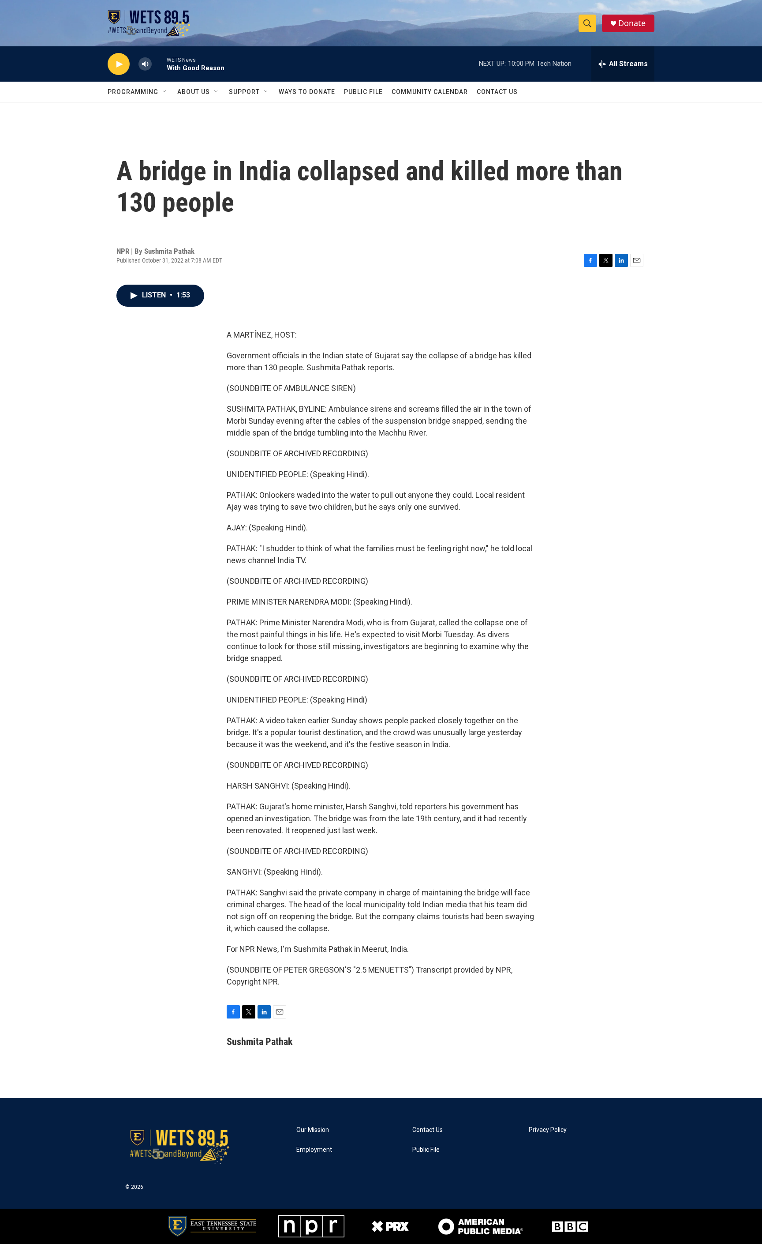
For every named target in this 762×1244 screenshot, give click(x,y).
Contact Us (497, 91)
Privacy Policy (548, 1130)
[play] (119, 64)
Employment (314, 1149)
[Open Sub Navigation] (164, 91)
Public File (363, 91)
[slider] (159, 63)
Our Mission (312, 1130)
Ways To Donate (307, 91)
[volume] (145, 64)
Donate (632, 23)
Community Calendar (430, 91)
